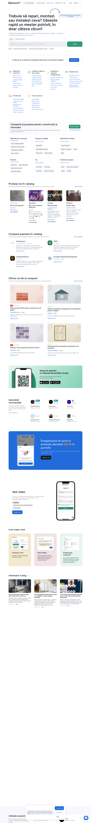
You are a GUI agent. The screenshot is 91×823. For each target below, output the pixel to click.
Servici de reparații (17, 205)
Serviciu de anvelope (74, 79)
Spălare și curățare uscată (75, 81)
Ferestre (13, 160)
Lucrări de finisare (17, 85)
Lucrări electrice (17, 83)
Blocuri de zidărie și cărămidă (17, 143)
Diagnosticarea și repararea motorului (74, 86)
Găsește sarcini (58, 3)
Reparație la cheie (17, 77)
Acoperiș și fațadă (41, 138)
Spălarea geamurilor (37, 79)
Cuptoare (53, 89)
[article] (20, 592)
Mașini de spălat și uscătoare (55, 80)
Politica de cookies (35, 813)
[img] (73, 401)
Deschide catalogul (74, 126)
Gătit (33, 86)
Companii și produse (41, 3)
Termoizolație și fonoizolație (17, 150)
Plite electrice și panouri (56, 85)
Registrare (76, 3)
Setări (57, 816)
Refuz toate (58, 812)
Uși (36, 160)
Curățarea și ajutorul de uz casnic (38, 72)
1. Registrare (16, 502)
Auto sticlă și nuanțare (74, 83)
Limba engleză (35, 99)
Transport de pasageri (18, 99)
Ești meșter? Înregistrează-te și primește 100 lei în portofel (70, 16)
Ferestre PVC (14, 165)
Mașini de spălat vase (56, 83)
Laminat (62, 167)
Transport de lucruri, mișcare (18, 102)
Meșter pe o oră (17, 75)
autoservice (51, 48)
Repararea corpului (74, 75)
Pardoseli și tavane (66, 160)
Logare (70, 3)
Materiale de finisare (67, 138)
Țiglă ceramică (39, 153)
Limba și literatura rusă (37, 109)
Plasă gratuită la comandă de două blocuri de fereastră (63, 347)
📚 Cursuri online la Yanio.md (35, 206)
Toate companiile (78, 236)
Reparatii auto (73, 72)
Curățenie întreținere (37, 75)
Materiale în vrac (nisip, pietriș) (17, 146)
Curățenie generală (36, 77)
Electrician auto (73, 77)
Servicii (11, 39)
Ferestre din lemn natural (16, 168)
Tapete (62, 153)
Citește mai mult (20, 251)
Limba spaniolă (35, 105)
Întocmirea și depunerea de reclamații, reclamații (38, 48)
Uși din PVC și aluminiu (49, 171)
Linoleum (63, 171)
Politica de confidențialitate (47, 813)
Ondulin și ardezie (48, 153)
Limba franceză (35, 101)
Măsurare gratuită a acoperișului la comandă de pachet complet (64, 310)
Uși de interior (39, 167)
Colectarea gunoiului (37, 82)
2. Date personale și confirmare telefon (22, 505)
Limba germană (35, 103)
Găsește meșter (50, 3)
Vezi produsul (13, 210)
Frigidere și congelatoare (57, 77)
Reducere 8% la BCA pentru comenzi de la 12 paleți (25, 309)
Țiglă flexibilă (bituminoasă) (41, 149)
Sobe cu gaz (54, 87)
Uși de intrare (47, 167)
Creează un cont (45, 457)
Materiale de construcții (18, 138)
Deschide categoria (14, 140)
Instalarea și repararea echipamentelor (55, 73)
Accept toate (59, 808)
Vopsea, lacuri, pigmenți (66, 149)
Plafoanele (15, 87)
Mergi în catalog (78, 281)
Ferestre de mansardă (15, 171)
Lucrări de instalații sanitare (17, 80)
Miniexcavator (52, 205)
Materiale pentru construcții (17, 105)
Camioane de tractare (18, 110)
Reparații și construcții (16, 72)
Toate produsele (78, 186)
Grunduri (75, 149)
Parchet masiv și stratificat (72, 167)
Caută (75, 44)
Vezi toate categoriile (75, 130)
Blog (64, 3)
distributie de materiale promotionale (20, 48)
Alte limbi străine (36, 107)
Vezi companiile (14, 212)
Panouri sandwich (15, 153)
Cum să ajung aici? (13, 412)
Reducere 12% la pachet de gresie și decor (25, 348)
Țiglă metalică (39, 145)
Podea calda (70, 205)
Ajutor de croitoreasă (37, 84)
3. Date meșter (16, 508)
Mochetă (69, 171)
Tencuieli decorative (65, 145)
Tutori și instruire (37, 96)
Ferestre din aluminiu (23, 165)
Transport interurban (18, 112)
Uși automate (39, 171)
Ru (80, 3)
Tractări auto (17, 96)
